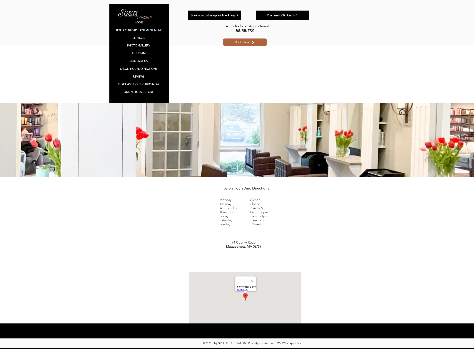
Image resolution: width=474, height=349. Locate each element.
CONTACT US (139, 61)
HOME (138, 22)
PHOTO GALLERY (138, 45)
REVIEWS (138, 76)
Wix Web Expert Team (289, 343)
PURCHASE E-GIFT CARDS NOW (138, 84)
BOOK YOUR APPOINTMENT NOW (138, 30)
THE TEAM (139, 53)
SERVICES (139, 38)
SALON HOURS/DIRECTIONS (138, 69)
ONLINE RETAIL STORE (139, 92)
